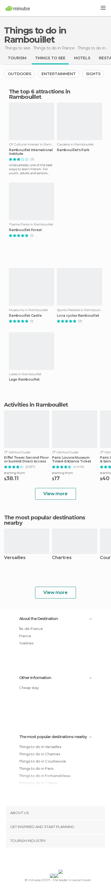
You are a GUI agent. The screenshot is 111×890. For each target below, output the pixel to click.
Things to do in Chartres (39, 754)
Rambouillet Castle (25, 316)
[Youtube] (68, 860)
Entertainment (58, 73)
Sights (93, 73)
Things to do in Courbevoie (42, 761)
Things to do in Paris (36, 768)
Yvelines (26, 643)
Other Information (35, 677)
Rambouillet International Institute (31, 152)
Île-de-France (31, 628)
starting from (14, 473)
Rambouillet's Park (73, 150)
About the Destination (38, 618)
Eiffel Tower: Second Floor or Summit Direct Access (26, 459)
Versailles (15, 558)
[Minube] (17, 8)
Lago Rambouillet (24, 379)
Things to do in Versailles (40, 747)
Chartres (62, 558)
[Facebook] (47, 860)
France (25, 636)
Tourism (17, 58)
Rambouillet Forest (25, 230)
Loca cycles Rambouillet (78, 316)
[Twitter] (54, 860)
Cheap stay (29, 687)
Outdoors (19, 73)
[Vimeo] (61, 860)
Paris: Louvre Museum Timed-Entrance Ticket (71, 459)
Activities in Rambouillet (36, 404)
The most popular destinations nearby (44, 520)
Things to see (50, 58)
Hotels (82, 58)
